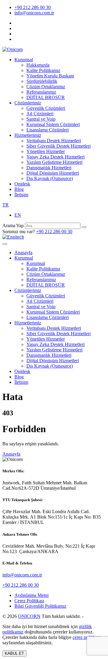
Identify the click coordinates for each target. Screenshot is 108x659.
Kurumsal (23, 59)
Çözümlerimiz (27, 102)
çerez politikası (87, 637)
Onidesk (22, 183)
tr (5, 204)
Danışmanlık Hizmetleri (48, 167)
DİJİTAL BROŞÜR (45, 97)
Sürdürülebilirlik (41, 81)
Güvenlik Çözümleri (45, 108)
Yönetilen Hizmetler (45, 151)
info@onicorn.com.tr (34, 12)
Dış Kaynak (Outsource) (49, 178)
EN (17, 215)
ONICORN (29, 616)
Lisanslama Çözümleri (47, 129)
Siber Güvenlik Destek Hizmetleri (58, 146)
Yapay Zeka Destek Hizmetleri (55, 156)
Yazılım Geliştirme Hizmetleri (54, 162)
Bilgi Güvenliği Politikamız (40, 606)
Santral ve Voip (41, 119)
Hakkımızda (38, 65)
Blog (19, 189)
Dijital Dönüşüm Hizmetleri (52, 173)
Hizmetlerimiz (27, 135)
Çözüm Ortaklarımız (45, 86)
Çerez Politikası (29, 600)
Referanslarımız (41, 92)
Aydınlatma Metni (31, 595)
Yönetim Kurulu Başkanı (50, 75)
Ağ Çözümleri (39, 113)
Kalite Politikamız (43, 70)
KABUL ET (14, 653)
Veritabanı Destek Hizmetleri (53, 140)
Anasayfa (23, 252)
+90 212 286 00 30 (32, 7)
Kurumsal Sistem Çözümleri (53, 124)
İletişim (21, 194)
